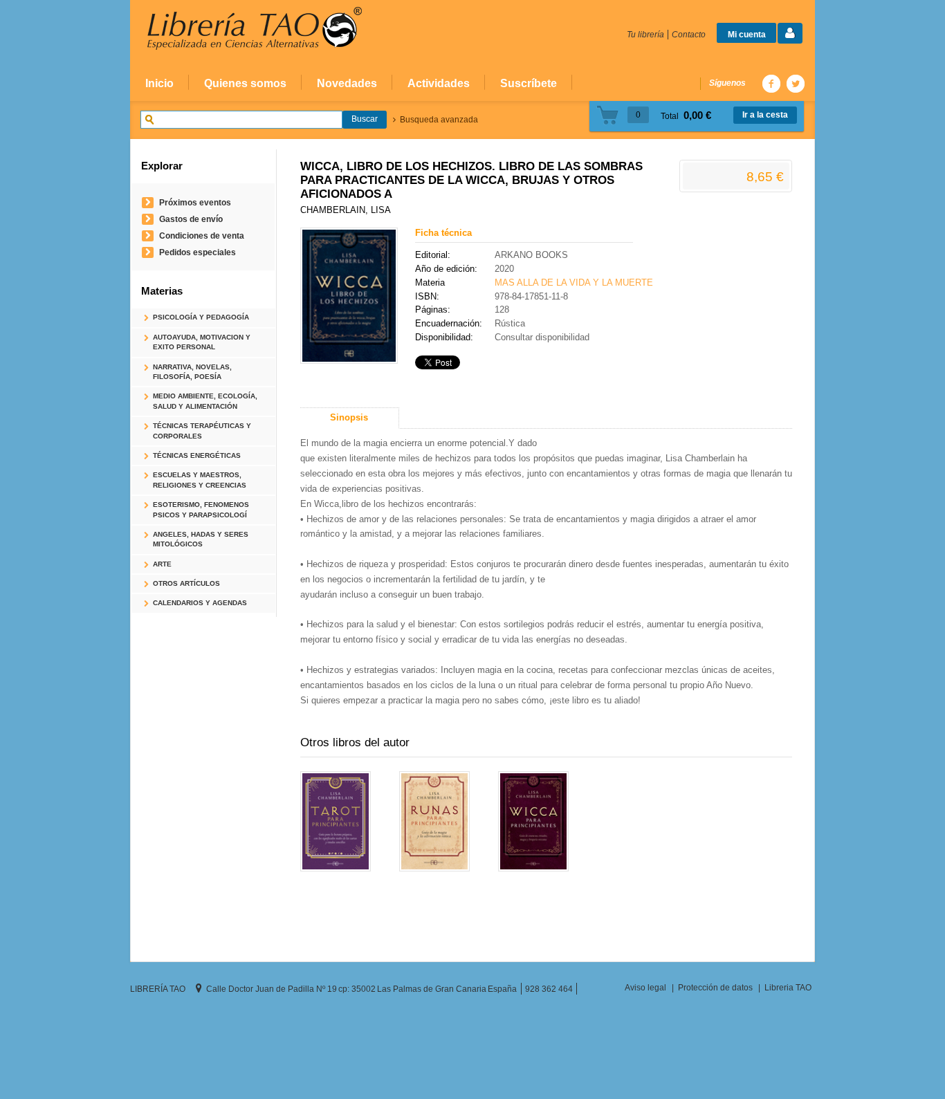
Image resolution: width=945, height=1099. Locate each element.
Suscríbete (528, 83)
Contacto (689, 34)
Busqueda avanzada (439, 120)
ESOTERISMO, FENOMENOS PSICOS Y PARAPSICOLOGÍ (201, 509)
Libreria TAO (787, 987)
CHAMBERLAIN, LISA (345, 210)
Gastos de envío (191, 218)
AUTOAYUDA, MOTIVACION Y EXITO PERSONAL (201, 342)
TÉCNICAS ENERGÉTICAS (197, 455)
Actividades (438, 83)
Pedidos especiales (197, 252)
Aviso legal (645, 987)
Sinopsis (349, 417)
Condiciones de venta (201, 235)
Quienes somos (245, 83)
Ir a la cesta (765, 115)
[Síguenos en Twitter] (795, 83)
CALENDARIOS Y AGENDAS (200, 603)
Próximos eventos (195, 202)
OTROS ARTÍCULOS (186, 583)
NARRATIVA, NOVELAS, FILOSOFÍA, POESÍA (192, 371)
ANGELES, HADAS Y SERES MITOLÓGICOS (200, 539)
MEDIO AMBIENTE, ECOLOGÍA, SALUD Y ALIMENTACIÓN (205, 400)
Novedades (347, 83)
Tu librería (645, 34)
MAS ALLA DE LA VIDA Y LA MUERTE (574, 282)
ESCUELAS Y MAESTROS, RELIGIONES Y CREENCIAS (199, 479)
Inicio (159, 83)
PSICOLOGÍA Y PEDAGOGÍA (201, 317)
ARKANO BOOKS (531, 255)
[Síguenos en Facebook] (770, 83)
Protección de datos (715, 987)
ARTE (162, 564)
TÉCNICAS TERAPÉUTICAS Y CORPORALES (202, 430)
